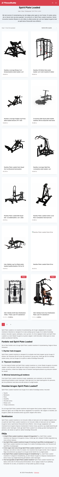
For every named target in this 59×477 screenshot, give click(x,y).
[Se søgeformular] (52, 3)
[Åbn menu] (56, 3)
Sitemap (36, 472)
